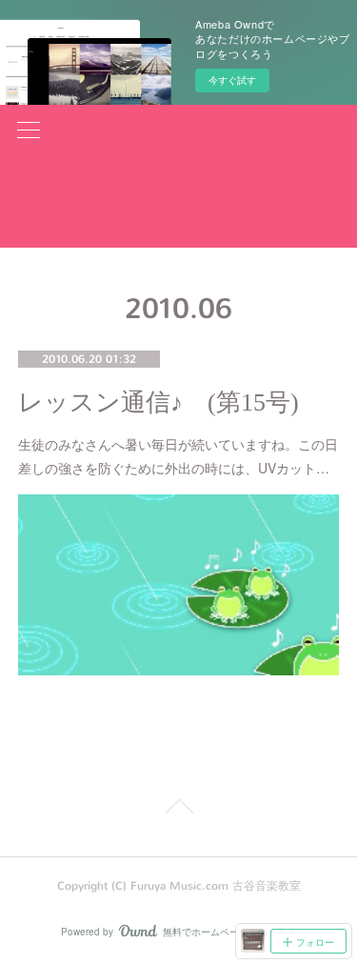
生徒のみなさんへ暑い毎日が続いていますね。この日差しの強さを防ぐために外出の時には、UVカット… (178, 455)
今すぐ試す (232, 80)
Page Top (178, 809)
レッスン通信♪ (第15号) (158, 402)
